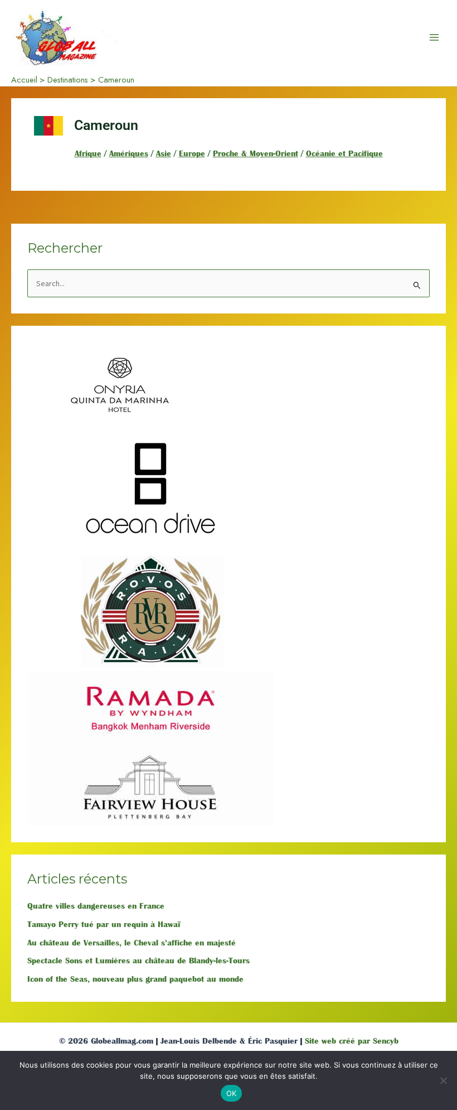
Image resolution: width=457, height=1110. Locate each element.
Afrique (88, 153)
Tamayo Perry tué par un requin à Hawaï (104, 924)
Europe (192, 153)
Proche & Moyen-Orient (255, 153)
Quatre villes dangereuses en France (95, 906)
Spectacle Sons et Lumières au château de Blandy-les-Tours (138, 960)
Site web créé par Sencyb (351, 1041)
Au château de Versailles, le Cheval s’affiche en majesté (131, 943)
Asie (163, 153)
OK (231, 1093)
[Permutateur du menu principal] (434, 37)
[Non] (443, 1080)
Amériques (128, 153)
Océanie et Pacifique (344, 153)
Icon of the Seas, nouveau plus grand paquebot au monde (135, 979)
